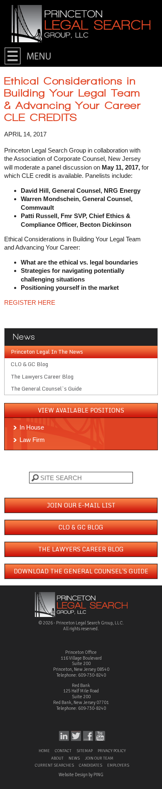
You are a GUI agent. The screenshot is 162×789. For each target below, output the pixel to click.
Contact (63, 750)
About (57, 758)
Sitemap (84, 750)
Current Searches (54, 765)
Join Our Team (99, 758)
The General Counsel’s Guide (46, 388)
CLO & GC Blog (29, 364)
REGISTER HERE (29, 302)
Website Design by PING (81, 774)
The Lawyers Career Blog (42, 376)
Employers (118, 765)
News (74, 758)
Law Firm (32, 439)
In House (32, 427)
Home (44, 750)
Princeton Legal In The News (47, 351)
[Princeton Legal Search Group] (81, 23)
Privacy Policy (112, 750)
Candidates (90, 765)
